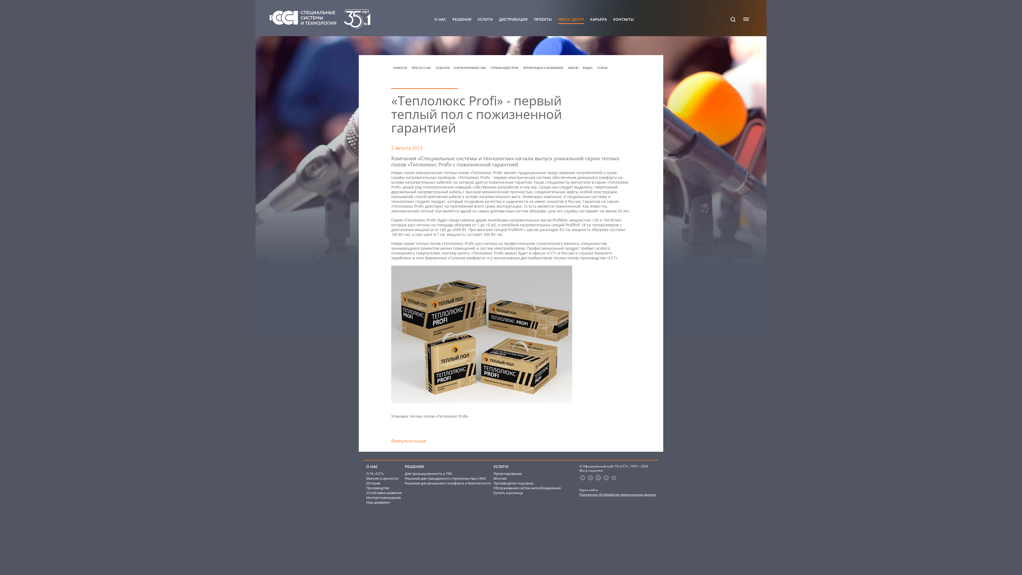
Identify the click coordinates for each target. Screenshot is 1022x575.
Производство (378, 488)
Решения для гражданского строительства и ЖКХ (445, 478)
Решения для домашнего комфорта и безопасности (448, 483)
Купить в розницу (508, 492)
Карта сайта (588, 490)
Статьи (602, 68)
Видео (588, 68)
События (443, 68)
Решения (461, 19)
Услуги (485, 19)
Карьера (598, 19)
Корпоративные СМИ (470, 68)
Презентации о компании (543, 68)
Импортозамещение (383, 497)
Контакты (623, 19)
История (373, 483)
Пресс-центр (571, 19)
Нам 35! (573, 68)
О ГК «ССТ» (375, 473)
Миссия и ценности (382, 478)
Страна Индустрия (504, 68)
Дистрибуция (513, 19)
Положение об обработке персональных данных (617, 494)
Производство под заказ (513, 483)
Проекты (543, 19)
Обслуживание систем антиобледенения (527, 488)
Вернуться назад (408, 441)
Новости (400, 68)
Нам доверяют (378, 502)
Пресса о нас (421, 68)
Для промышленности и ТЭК (428, 473)
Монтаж (500, 478)
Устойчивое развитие (384, 492)
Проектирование (507, 473)
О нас (440, 19)
